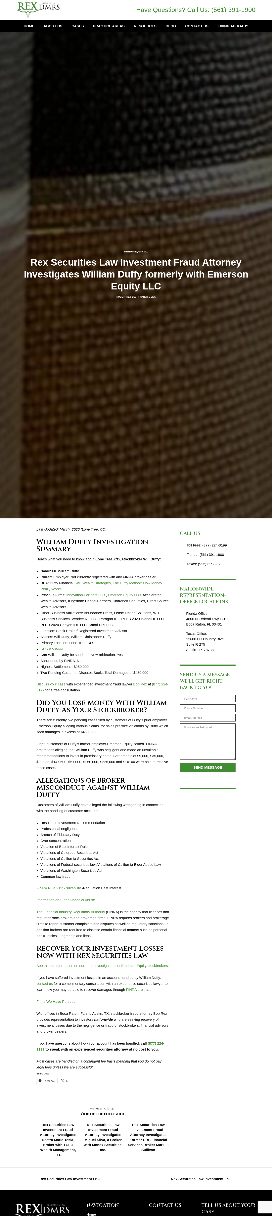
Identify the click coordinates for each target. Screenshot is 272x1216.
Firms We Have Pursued (55, 1002)
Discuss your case (51, 684)
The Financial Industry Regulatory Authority (70, 912)
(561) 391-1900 (233, 9)
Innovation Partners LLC (85, 595)
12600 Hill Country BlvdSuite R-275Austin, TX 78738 (205, 644)
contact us (44, 984)
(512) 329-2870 (210, 564)
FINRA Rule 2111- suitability (58, 888)
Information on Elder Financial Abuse (65, 900)
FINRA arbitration (140, 990)
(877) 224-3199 (214, 545)
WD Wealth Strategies (93, 583)
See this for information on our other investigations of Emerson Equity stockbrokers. (102, 966)
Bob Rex (140, 684)
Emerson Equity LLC (136, 251)
